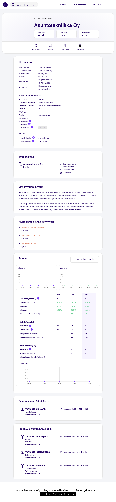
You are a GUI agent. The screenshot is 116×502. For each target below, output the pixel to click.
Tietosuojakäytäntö (85, 490)
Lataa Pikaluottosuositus (84, 259)
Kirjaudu (97, 4)
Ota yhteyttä (80, 4)
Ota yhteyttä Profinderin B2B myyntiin (58, 494)
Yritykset (63, 4)
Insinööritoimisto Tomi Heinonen (32, 227)
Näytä (42, 127)
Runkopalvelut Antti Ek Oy (30, 235)
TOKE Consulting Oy (28, 243)
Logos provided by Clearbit (57, 490)
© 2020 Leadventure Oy (28, 490)
